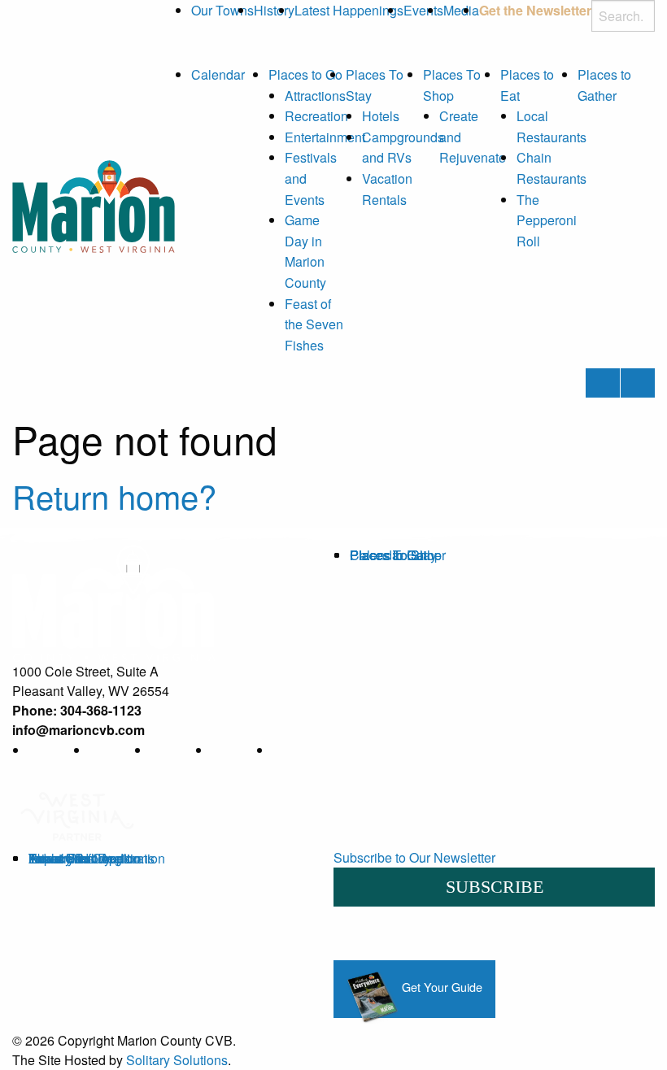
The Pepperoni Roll (547, 220)
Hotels (380, 116)
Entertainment (325, 137)
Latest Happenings (348, 10)
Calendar (218, 74)
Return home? (114, 495)
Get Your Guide (440, 986)
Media (461, 10)
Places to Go (305, 74)
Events (423, 10)
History (274, 10)
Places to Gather (398, 555)
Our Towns (222, 10)
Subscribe (494, 886)
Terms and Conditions (91, 858)
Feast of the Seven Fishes (314, 324)
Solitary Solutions (177, 1059)
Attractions (315, 95)
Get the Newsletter (535, 10)
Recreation (316, 116)
